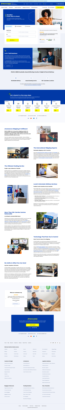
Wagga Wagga (54, 349)
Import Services (7, 369)
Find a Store (45, 7)
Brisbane (11, 221)
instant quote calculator (41, 246)
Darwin (24, 349)
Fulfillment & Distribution (46, 369)
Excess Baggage (7, 392)
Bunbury (15, 349)
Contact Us (16, 342)
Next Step (12, 40)
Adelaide (14, 221)
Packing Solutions (27, 385)
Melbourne (6, 221)
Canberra (15, 351)
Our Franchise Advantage (46, 394)
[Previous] (6, 298)
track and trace (52, 248)
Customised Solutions (45, 378)
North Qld (34, 353)
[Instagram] (55, 343)
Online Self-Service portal (43, 247)
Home (6, 342)
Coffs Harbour (16, 356)
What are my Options (8, 378)
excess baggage (42, 157)
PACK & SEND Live (26, 365)
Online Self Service (26, 363)
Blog (8, 342)
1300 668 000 (34, 327)
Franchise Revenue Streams (46, 390)
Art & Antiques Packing (27, 390)
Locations (29, 342)
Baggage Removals (8, 394)
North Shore (54, 356)
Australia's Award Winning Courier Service (14, 4)
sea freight (55, 152)
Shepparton (44, 351)
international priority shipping (42, 152)
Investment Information (46, 396)
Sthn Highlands (44, 349)
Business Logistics (45, 367)
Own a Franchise (46, 385)
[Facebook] (51, 343)
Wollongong (54, 351)
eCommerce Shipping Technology (28, 367)
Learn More (8, 65)
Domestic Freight (7, 365)
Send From (8, 30)
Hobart (24, 356)
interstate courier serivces (53, 189)
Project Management (45, 380)
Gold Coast (24, 221)
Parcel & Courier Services (9, 363)
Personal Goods (7, 396)
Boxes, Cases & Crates (26, 394)
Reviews (20, 342)
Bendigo (6, 353)
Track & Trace (25, 342)
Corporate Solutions (45, 376)
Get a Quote (8, 110)
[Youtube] (57, 343)
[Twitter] (53, 343)
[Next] (26, 298)
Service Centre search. (13, 63)
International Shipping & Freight (10, 367)
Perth (18, 221)
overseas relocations (48, 157)
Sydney (26, 220)
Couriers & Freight (9, 361)
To (6, 34)
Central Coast (16, 353)
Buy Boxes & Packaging (27, 398)
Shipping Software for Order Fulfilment (48, 363)
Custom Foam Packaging (27, 392)
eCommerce (26, 361)
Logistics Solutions (46, 361)
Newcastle (34, 351)
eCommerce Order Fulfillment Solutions (29, 369)
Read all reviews (15, 303)
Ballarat (6, 351)
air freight (50, 152)
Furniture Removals (8, 390)
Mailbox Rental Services (46, 382)
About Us (11, 342)
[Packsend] (6, 4)
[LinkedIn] (59, 343)
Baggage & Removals (9, 385)
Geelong (24, 351)
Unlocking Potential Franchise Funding (48, 392)
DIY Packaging (25, 396)
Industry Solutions (45, 365)
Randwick (53, 353)
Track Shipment (51, 7)
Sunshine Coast (44, 353)
